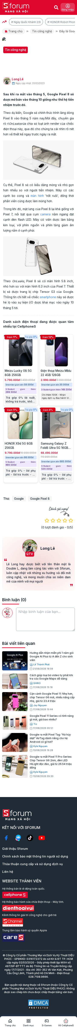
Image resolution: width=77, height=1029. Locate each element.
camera (45, 214)
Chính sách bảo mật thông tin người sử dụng (35, 856)
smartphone (48, 297)
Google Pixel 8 (40, 498)
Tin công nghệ (42, 31)
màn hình (37, 195)
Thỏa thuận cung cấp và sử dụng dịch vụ (32, 864)
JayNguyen (40, 705)
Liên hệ (7, 871)
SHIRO (37, 683)
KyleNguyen (40, 746)
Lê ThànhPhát (41, 664)
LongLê (18, 79)
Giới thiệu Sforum (15, 848)
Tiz (35, 724)
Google (19, 498)
